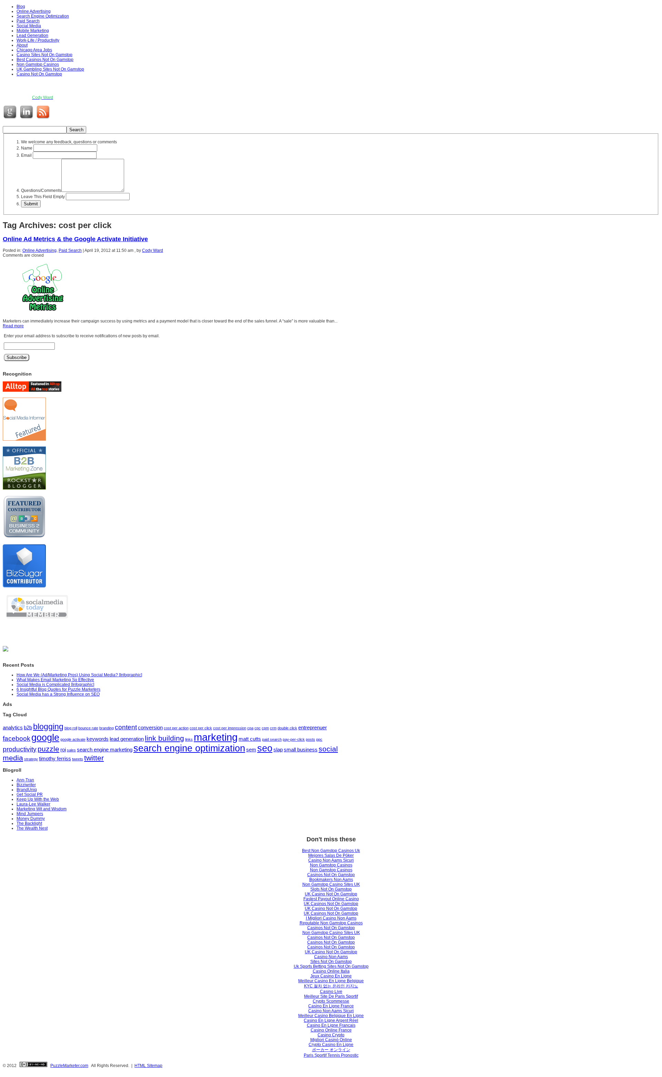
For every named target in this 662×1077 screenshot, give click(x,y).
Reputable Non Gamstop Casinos (331, 923)
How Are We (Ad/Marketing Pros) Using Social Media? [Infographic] (79, 675)
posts (310, 739)
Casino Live (331, 991)
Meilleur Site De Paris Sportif (331, 996)
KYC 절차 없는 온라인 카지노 (331, 986)
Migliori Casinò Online (331, 1039)
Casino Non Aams (331, 956)
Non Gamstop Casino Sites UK (331, 884)
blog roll (70, 728)
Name (26, 148)
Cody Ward (152, 250)
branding (106, 728)
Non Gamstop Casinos (38, 64)
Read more (13, 326)
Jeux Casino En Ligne (331, 976)
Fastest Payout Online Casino (331, 898)
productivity (20, 749)
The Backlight (29, 823)
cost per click (201, 728)
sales (71, 750)
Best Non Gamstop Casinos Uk (331, 850)
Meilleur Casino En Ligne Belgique (331, 980)
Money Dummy (31, 818)
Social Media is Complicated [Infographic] (55, 684)
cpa (250, 728)
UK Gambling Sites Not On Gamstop (50, 69)
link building (164, 738)
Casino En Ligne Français (331, 1025)
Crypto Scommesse (331, 1001)
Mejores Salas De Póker (331, 855)
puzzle (48, 749)
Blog (21, 6)
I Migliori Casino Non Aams (331, 918)
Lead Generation (32, 35)
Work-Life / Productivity (38, 40)
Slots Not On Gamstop (331, 889)
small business (301, 749)
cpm (265, 728)
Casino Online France (331, 1030)
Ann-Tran (25, 780)
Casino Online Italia (331, 971)
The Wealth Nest (32, 828)
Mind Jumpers (30, 813)
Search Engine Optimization (43, 16)
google (45, 737)
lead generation (127, 739)
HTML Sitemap (148, 1065)
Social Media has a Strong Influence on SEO (58, 694)
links (189, 739)
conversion (150, 727)
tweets (77, 759)
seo (264, 748)
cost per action (176, 728)
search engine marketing (104, 749)
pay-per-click (294, 739)
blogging (48, 726)
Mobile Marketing (33, 30)
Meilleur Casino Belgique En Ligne (331, 1015)
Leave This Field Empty (43, 196)
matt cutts (250, 739)
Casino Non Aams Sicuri (331, 860)
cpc (257, 728)
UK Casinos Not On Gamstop (331, 903)
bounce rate (88, 728)
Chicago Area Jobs (34, 50)
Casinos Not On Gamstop (331, 874)
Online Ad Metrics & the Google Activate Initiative (75, 239)
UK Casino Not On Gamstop (331, 894)
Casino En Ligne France (331, 1006)
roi (63, 749)
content (126, 727)
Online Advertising (34, 11)
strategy (31, 759)
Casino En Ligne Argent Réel (331, 1020)
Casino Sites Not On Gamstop (44, 54)
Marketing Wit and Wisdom (42, 809)
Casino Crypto (331, 1035)
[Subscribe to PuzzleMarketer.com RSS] (43, 118)
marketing (216, 737)
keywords (98, 739)
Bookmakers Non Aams (331, 879)
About (22, 45)
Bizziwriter (26, 784)
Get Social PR (30, 794)
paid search (272, 739)
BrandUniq (27, 789)
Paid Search (28, 21)
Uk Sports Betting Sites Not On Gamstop (331, 966)
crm (273, 728)
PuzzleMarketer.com (69, 1065)
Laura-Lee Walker (33, 804)
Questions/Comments (41, 190)
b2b (28, 727)
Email (26, 155)
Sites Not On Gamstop (331, 961)
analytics (13, 727)
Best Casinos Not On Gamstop (45, 59)
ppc (319, 739)
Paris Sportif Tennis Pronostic (331, 1055)
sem (251, 749)
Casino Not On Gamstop (39, 74)
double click (287, 728)
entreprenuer (312, 727)
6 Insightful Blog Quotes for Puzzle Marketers (58, 689)
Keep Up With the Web (38, 799)
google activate (73, 739)
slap (278, 749)
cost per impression (229, 728)
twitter (94, 758)
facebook (16, 738)
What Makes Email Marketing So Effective (55, 679)
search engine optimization (189, 748)
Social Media (29, 25)
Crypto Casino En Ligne (331, 1044)
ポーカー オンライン (331, 1049)
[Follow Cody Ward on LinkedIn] (27, 118)
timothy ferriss (55, 758)
